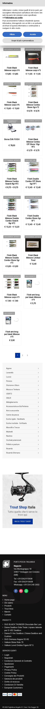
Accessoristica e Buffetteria (17, 406)
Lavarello (9, 373)
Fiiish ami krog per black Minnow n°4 (33, 297)
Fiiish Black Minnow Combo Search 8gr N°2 (12, 181)
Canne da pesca (12, 415)
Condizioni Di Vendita (13, 685)
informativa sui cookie (14, 18)
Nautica (9, 436)
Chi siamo (8, 603)
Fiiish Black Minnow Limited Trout (33, 257)
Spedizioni (9, 664)
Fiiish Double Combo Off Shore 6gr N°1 (33, 181)
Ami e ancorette (12, 411)
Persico (9, 381)
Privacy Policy (10, 670)
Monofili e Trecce (13, 427)
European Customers (13, 688)
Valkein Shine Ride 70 (13, 642)
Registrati (8, 658)
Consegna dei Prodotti (14, 676)
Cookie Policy (10, 673)
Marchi (7, 612)
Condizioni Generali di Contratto (18, 661)
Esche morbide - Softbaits (16, 423)
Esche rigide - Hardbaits (15, 419)
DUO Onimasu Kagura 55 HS (16, 639)
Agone (9, 368)
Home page (9, 600)
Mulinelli (9, 432)
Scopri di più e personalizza (23, 41)
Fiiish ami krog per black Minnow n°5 (12, 334)
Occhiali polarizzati (13, 440)
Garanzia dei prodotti (13, 679)
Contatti (7, 615)
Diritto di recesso (12, 682)
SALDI (8, 398)
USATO (9, 394)
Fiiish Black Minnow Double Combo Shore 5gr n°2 (12, 259)
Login (6, 655)
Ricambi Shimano (13, 453)
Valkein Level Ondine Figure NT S (19, 645)
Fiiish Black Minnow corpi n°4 (12, 69)
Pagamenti (9, 667)
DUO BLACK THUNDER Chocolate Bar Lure (22, 624)
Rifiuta (12, 34)
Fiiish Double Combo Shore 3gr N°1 (33, 218)
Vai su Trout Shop (22, 521)
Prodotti (8, 606)
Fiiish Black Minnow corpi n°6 (12, 103)
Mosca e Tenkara (13, 389)
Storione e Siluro (12, 385)
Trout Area (8, 609)
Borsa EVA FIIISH (12, 139)
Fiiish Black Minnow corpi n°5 (33, 69)
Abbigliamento (12, 402)
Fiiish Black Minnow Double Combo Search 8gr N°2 (12, 219)
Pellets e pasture (13, 444)
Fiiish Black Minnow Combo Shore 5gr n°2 (33, 104)
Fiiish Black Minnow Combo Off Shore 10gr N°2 (33, 143)
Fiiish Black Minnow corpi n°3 (12, 296)
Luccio (8, 377)
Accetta (33, 34)
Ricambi (9, 449)
